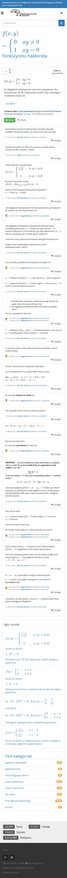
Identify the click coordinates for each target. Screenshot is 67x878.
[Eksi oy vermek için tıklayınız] (6, 74)
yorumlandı (42, 137)
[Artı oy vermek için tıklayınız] (6, 71)
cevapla (57, 140)
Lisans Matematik (26, 111)
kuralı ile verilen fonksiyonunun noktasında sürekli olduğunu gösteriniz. (32, 648)
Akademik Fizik (12, 769)
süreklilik (10, 103)
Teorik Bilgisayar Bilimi (17, 775)
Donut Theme (9, 863)
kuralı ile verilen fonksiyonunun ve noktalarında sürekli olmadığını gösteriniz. (33, 681)
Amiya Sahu (37, 863)
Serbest (9, 807)
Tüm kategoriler (18, 756)
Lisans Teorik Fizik (14, 788)
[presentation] (21, 33)
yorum (23, 120)
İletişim (5, 849)
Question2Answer (24, 867)
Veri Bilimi (10, 794)
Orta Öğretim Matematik (17, 800)
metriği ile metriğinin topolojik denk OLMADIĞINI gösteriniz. (33, 711)
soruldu (27, 114)
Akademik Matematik (16, 762)
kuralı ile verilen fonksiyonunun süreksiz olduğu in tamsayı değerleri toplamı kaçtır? (33, 736)
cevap (11, 120)
